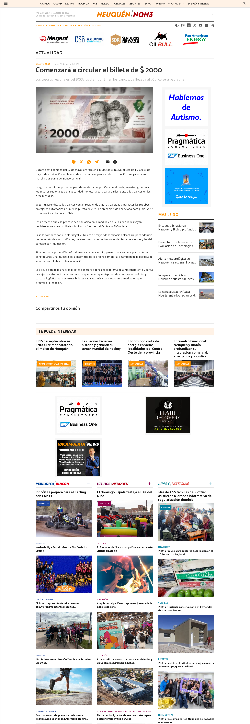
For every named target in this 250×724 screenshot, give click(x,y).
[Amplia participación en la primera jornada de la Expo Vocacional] (125, 612)
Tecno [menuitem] (147, 3)
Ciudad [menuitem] (57, 3)
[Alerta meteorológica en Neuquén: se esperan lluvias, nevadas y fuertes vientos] (206, 256)
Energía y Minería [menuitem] (198, 3)
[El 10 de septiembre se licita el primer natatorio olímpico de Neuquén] (56, 361)
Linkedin (189, 26)
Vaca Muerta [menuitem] (176, 3)
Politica (40, 25)
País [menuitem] (94, 3)
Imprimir (115, 162)
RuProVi (165, 507)
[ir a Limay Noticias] (173, 483)
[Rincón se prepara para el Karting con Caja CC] (64, 500)
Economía (68, 25)
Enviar (107, 162)
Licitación (102, 655)
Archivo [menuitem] (45, 3)
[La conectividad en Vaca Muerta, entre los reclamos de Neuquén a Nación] (206, 289)
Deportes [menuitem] (134, 3)
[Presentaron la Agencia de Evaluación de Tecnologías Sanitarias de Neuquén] (206, 240)
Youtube (201, 26)
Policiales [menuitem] (119, 3)
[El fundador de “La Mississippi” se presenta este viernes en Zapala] (125, 556)
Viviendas (163, 603)
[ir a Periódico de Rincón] (52, 483)
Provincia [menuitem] (83, 3)
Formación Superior (46, 711)
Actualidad (136, 364)
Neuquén (83, 25)
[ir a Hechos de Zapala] (112, 483)
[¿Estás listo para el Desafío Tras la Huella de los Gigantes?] (64, 668)
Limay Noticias (165, 715)
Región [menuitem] (69, 3)
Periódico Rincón (44, 599)
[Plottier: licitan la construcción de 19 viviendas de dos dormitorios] (186, 616)
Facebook (177, 26)
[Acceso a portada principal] (24, 3)
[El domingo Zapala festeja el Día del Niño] (125, 500)
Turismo (96, 25)
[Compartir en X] (81, 162)
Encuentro (164, 547)
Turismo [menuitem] (160, 3)
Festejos (104, 503)
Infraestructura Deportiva (53, 364)
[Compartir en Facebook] (73, 162)
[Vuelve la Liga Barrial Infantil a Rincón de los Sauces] (64, 556)
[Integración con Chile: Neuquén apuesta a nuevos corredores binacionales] (206, 273)
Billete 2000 (43, 64)
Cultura (101, 543)
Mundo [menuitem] (105, 3)
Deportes (53, 25)
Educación (102, 599)
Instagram (183, 26)
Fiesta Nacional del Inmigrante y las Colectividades (124, 711)
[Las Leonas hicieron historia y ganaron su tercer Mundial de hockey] (102, 361)
